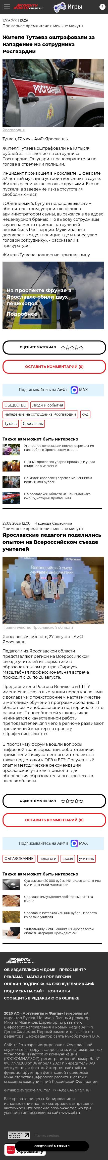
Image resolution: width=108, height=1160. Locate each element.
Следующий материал (52, 1146)
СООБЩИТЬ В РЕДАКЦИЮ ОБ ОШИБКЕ (41, 998)
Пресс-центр (72, 969)
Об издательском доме (29, 969)
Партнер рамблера (47, 1135)
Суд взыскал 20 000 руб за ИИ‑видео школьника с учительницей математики (62, 883)
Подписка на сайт (24, 991)
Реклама (13, 977)
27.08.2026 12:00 (16, 523)
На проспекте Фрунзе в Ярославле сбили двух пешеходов (39, 296)
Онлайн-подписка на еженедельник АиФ (49, 984)
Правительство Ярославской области (38, 627)
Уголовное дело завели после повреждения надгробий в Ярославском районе (59, 448)
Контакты (59, 991)
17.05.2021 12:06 (15, 20)
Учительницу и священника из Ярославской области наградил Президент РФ (59, 931)
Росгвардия (14, 130)
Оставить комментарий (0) (54, 366)
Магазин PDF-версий (49, 977)
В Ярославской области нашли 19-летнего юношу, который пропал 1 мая (57, 496)
